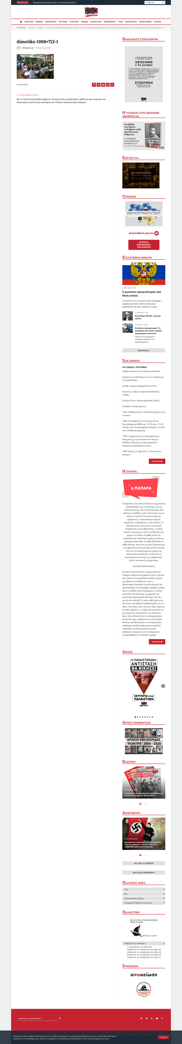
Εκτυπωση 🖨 (157, 461)
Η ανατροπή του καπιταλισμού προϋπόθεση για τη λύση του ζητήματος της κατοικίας (143, 794)
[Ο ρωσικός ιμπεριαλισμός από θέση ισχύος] (143, 273)
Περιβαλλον (110, 21)
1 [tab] (140, 803)
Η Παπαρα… (130, 471)
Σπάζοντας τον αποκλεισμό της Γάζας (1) (144, 957)
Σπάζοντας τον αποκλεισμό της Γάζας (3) (144, 952)
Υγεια (120, 21)
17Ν (126, 889)
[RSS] (152, 1018)
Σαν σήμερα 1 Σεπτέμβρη (134, 367)
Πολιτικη (29, 21)
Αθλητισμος (145, 21)
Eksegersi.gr (27, 48)
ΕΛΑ (125, 894)
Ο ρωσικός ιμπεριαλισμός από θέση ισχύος (141, 293)
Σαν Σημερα (131, 360)
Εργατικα (63, 21)
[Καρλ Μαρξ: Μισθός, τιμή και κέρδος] (127, 315)
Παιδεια (84, 21)
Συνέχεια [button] (163, 1037)
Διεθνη (39, 21)
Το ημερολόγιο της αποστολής (139, 947)
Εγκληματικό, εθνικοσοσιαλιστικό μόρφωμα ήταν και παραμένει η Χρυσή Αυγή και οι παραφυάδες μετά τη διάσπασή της (142, 844)
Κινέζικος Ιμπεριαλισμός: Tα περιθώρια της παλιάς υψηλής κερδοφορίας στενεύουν (148, 335)
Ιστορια (157, 21)
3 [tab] (145, 803)
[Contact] (157, 1018)
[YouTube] (146, 1018)
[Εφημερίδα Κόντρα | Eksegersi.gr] (91, 12)
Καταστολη (96, 21)
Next (163, 686)
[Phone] (162, 1018)
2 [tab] (143, 803)
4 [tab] (147, 803)
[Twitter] (141, 1018)
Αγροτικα (74, 21)
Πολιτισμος (131, 21)
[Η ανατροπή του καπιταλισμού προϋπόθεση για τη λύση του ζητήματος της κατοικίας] (143, 782)
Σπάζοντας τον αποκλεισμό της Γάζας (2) (144, 954)
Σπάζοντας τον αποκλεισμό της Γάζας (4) (144, 949)
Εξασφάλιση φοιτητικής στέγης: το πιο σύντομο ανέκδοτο (54, 2)
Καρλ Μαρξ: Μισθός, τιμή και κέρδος (148, 317)
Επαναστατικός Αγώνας (134, 898)
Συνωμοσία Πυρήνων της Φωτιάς (138, 903)
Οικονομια (51, 21)
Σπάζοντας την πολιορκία (134, 943)
